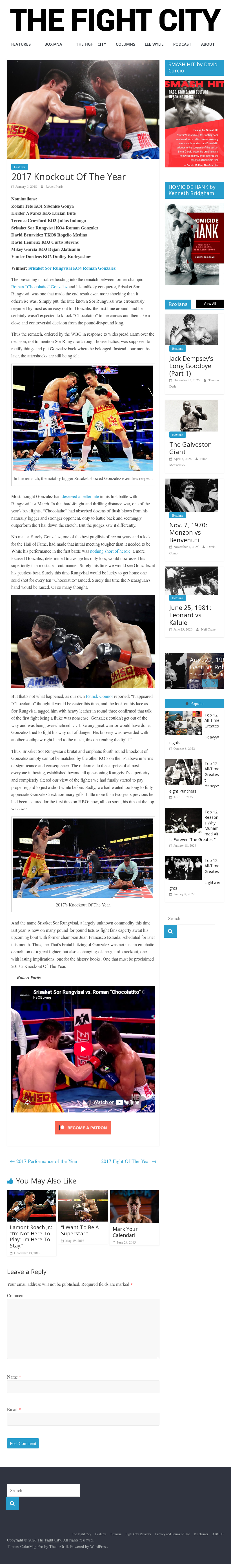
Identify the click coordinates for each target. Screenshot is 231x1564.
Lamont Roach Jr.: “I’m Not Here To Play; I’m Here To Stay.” (31, 1236)
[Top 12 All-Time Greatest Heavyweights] (185, 711)
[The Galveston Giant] (192, 403)
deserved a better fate (80, 496)
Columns (125, 44)
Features (21, 44)
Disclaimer (201, 1534)
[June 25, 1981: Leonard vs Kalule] (192, 569)
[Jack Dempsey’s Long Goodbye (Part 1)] (192, 316)
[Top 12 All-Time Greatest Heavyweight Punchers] (185, 759)
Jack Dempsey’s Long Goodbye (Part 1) (191, 365)
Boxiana (53, 44)
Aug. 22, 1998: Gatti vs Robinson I (195, 663)
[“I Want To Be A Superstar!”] (83, 1194)
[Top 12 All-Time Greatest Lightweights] (185, 856)
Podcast (182, 44)
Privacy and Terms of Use (172, 1534)
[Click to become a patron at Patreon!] (83, 1122)
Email (14, 1409)
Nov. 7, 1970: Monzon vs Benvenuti (188, 532)
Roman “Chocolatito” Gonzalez (39, 286)
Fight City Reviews (138, 1534)
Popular (197, 703)
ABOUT (208, 44)
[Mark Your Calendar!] (134, 1194)
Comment (16, 1295)
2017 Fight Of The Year (129, 1161)
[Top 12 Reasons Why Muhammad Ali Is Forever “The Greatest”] (185, 808)
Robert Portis (54, 186)
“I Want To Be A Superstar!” (80, 1230)
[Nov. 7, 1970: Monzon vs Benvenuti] (192, 481)
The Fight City (91, 44)
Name (14, 1377)
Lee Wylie (154, 44)
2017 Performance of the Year (43, 1161)
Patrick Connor (99, 696)
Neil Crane (208, 629)
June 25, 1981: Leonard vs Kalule (190, 615)
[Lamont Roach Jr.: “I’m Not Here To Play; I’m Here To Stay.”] (32, 1194)
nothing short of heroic (110, 551)
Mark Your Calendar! (125, 1231)
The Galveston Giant (190, 448)
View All (210, 303)
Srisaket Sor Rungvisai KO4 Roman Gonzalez (71, 268)
